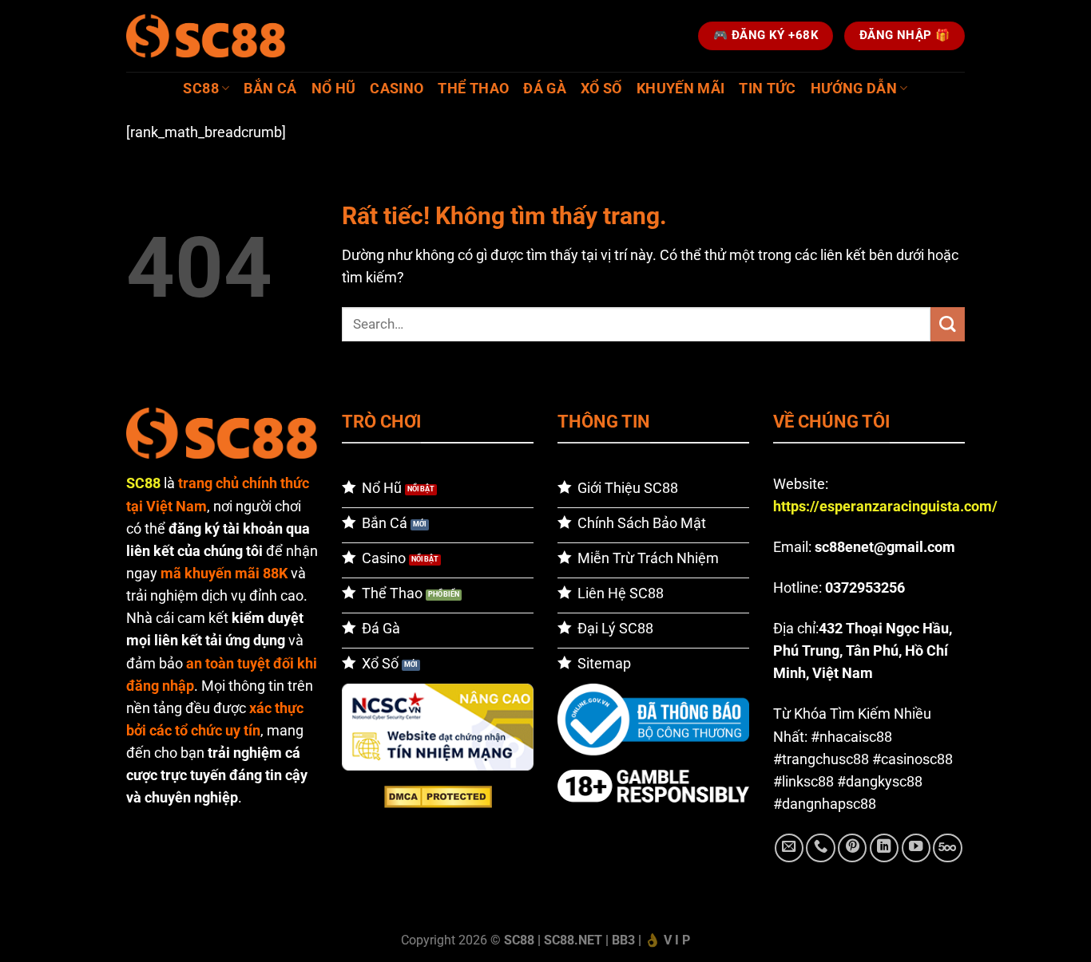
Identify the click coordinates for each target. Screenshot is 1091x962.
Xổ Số (601, 89)
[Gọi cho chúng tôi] (820, 848)
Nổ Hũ (333, 89)
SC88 (200, 89)
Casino (396, 89)
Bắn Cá (270, 89)
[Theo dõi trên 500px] (947, 848)
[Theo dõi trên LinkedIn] (884, 848)
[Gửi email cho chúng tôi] (789, 848)
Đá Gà (544, 89)
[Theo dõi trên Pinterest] (852, 848)
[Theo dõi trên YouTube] (916, 848)
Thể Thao (473, 89)
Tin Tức (767, 89)
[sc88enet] (206, 35)
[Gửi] (947, 324)
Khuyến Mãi (681, 89)
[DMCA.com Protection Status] (438, 796)
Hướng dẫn (854, 89)
